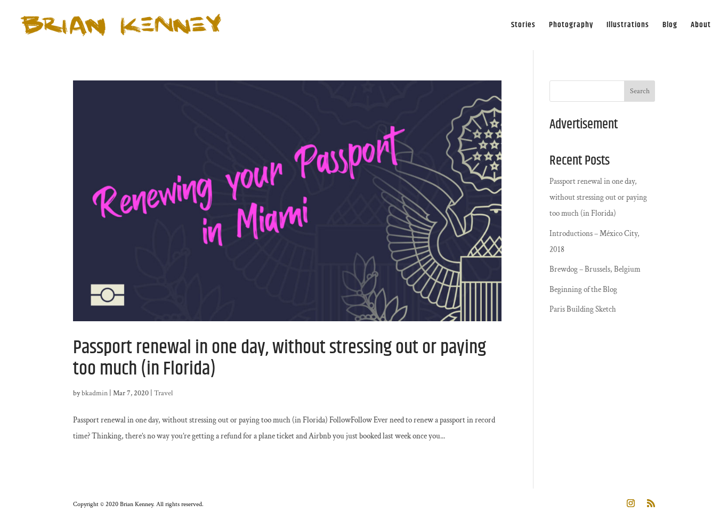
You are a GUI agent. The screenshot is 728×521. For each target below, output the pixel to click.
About (701, 26)
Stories (523, 26)
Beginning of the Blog (583, 289)
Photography (571, 26)
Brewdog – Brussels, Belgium (595, 269)
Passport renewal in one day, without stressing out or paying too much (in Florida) (279, 358)
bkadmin (95, 393)
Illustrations (627, 26)
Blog (669, 26)
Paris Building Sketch (582, 309)
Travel (163, 393)
